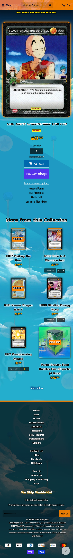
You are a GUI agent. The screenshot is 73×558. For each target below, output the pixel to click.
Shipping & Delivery (36, 479)
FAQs (36, 483)
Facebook (36, 459)
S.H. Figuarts (36, 435)
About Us (36, 475)
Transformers (36, 439)
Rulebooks (36, 431)
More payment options (36, 183)
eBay (36, 455)
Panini (36, 410)
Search (36, 471)
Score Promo (36, 422)
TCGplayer (36, 463)
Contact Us (36, 451)
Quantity (37, 145)
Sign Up (64, 513)
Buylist (37, 443)
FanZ (36, 414)
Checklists (36, 427)
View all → (36, 388)
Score (36, 418)
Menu (9, 5)
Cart (68, 5)
